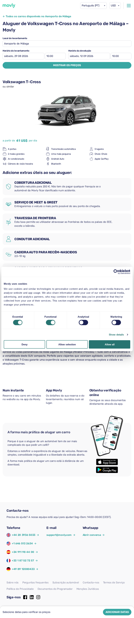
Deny (24, 344)
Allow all (110, 344)
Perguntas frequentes (35, 582)
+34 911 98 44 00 (23, 552)
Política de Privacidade (20, 588)
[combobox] (93, 5)
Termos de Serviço (114, 582)
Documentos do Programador (55, 588)
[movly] (9, 5)
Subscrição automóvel (65, 582)
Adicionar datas (117, 612)
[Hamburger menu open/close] (128, 5)
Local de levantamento (15, 38)
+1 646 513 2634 (22, 543)
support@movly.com (60, 534)
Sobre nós (12, 582)
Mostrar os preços (67, 65)
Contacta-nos (91, 582)
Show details (116, 334)
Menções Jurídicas (87, 588)
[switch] (50, 322)
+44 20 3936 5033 (23, 534)
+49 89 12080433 (23, 569)
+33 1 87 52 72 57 (23, 560)
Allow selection (67, 344)
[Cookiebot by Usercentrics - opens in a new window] (116, 271)
